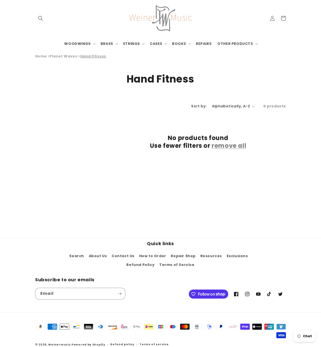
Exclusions (237, 255)
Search (76, 255)
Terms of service (154, 344)
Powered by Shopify (88, 344)
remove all (229, 146)
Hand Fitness (93, 56)
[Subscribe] (119, 294)
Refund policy (122, 344)
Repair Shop (183, 255)
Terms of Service (177, 264)
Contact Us (123, 255)
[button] (40, 18)
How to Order (152, 255)
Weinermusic (59, 344)
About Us (98, 255)
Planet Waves (63, 56)
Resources (211, 255)
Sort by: (199, 106)
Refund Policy (140, 264)
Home (41, 56)
